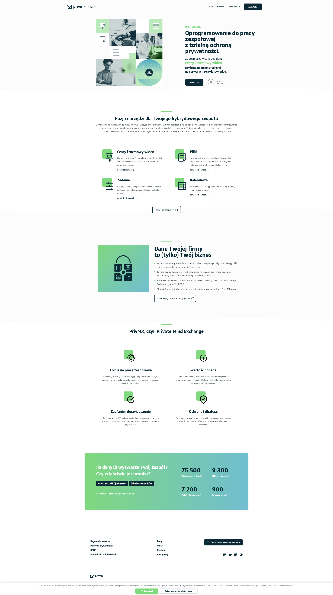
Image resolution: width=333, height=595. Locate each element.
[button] (234, 6)
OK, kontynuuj (147, 591)
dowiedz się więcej (125, 169)
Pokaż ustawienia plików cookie (178, 591)
